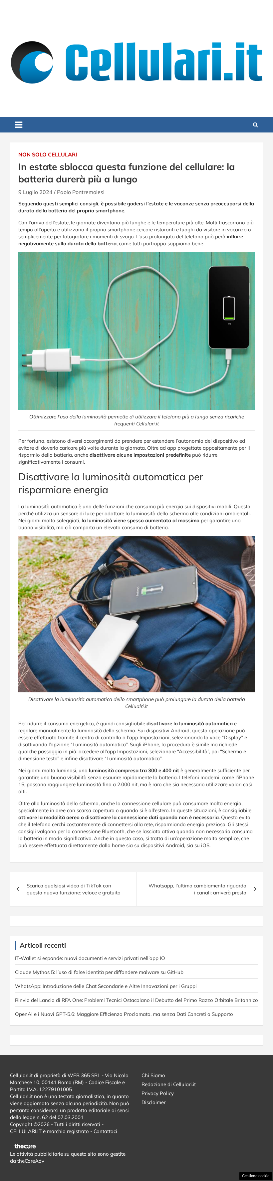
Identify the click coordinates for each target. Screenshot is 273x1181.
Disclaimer (153, 1102)
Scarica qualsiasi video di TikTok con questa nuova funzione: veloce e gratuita (74, 889)
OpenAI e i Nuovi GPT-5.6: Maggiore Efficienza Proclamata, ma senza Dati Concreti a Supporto (124, 1014)
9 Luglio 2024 (35, 192)
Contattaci (105, 1131)
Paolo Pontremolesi (81, 192)
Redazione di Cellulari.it (168, 1084)
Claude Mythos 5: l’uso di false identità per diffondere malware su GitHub (99, 972)
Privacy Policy (157, 1093)
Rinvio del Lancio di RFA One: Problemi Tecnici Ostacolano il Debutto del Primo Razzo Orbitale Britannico (136, 1000)
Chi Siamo (153, 1075)
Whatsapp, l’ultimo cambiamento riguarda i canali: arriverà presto (197, 889)
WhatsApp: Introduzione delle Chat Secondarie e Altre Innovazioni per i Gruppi (106, 986)
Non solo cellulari (47, 154)
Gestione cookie (255, 1175)
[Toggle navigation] (18, 124)
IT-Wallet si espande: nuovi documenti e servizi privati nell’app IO (90, 958)
